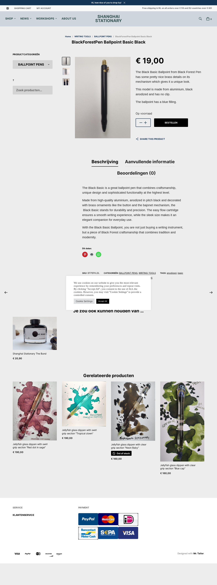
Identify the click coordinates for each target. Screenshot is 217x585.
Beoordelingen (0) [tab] (136, 173)
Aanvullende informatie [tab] (150, 161)
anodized (171, 273)
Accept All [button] (102, 301)
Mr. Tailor (198, 553)
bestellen (171, 122)
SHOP (9, 18)
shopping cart (22, 8)
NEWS (24, 18)
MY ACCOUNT (44, 8)
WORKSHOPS (45, 18)
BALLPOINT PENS (103, 36)
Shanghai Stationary (108, 19)
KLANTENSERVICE (23, 514)
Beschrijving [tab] (105, 161)
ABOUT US (69, 18)
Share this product (152, 139)
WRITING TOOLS (82, 36)
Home (68, 36)
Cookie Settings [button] (84, 301)
